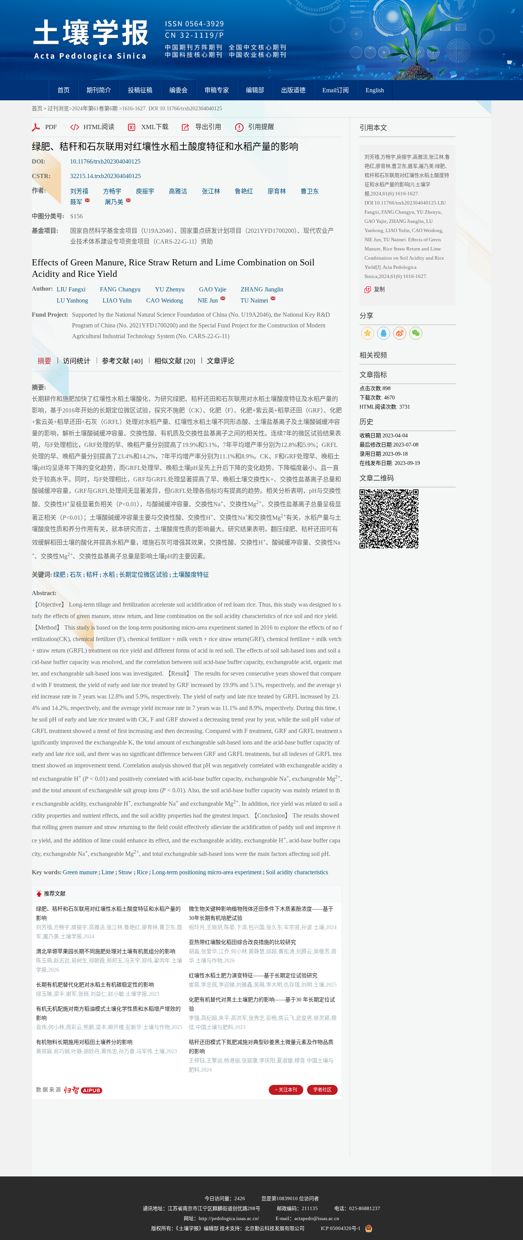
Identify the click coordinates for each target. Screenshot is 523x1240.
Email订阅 (335, 90)
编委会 (178, 90)
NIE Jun (208, 300)
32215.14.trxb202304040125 (105, 176)
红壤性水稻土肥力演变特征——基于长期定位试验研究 (253, 975)
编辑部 (255, 90)
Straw (125, 872)
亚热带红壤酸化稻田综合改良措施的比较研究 (242, 942)
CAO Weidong (164, 300)
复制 (379, 289)
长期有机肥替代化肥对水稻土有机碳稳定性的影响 (95, 985)
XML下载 (154, 127)
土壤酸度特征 (190, 574)
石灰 (76, 574)
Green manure (80, 872)
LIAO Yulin (117, 300)
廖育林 (277, 191)
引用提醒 (261, 127)
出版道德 (293, 90)
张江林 (211, 191)
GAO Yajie (212, 289)
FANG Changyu (120, 289)
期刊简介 (99, 90)
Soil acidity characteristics (297, 872)
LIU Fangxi (71, 289)
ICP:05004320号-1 (341, 1228)
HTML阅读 (98, 127)
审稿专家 (216, 90)
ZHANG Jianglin (262, 289)
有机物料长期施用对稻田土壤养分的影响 (84, 1042)
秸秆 (92, 574)
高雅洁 (178, 191)
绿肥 (59, 574)
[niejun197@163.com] (87, 200)
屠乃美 (114, 202)
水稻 (109, 574)
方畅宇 (112, 191)
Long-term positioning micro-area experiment (207, 872)
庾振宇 (145, 191)
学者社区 (322, 1090)
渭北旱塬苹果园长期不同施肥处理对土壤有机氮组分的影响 (105, 951)
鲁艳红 (244, 191)
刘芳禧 (79, 191)
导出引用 (208, 127)
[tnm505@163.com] (128, 200)
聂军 (76, 202)
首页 (63, 90)
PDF (51, 127)
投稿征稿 (140, 90)
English (375, 90)
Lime (107, 872)
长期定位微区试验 (143, 574)
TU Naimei (254, 300)
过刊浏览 (58, 108)
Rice (142, 872)
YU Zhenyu (170, 289)
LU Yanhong (72, 300)
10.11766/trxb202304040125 (105, 161)
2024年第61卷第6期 (95, 108)
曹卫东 (310, 191)
